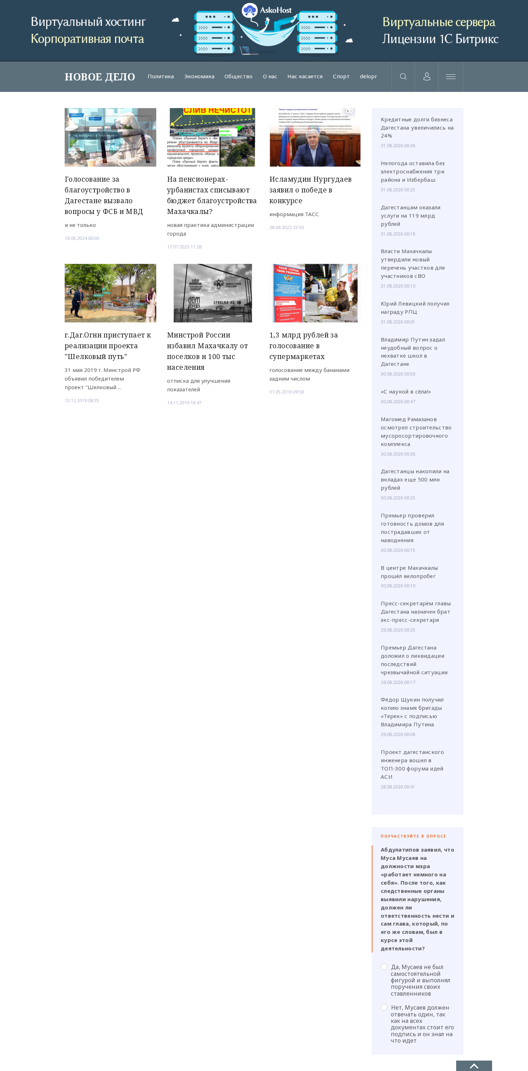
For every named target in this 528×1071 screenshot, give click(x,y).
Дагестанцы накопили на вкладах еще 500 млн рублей (415, 479)
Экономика (199, 76)
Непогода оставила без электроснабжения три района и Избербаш (413, 171)
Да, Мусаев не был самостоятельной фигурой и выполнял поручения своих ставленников (420, 980)
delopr (368, 76)
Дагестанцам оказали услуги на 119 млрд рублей (411, 215)
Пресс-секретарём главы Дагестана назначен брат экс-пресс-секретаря (416, 611)
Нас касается (305, 76)
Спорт (341, 76)
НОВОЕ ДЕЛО (100, 76)
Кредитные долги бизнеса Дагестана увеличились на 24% (417, 127)
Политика (161, 76)
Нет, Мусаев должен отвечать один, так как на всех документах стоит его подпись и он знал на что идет (422, 1024)
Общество (238, 76)
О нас (270, 76)
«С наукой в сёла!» (406, 391)
